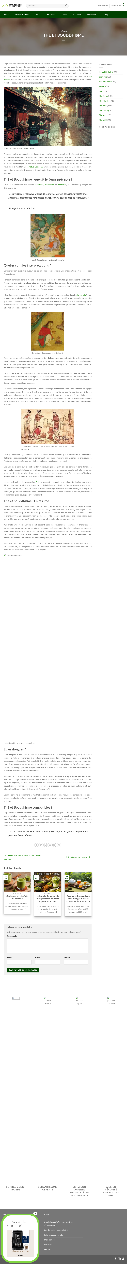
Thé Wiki (63, 31)
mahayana (50, 185)
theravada (39, 185)
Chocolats (77, 15)
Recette (102, 86)
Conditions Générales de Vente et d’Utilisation (58, 1223)
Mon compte (49, 1240)
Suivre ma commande (53, 1235)
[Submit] (66, 6)
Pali (37, 482)
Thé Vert (102, 115)
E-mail (38, 958)
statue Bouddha (36, 167)
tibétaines (62, 185)
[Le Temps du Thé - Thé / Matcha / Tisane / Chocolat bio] (12, 5)
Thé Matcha (50, 15)
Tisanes (64, 15)
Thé (36, 15)
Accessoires (91, 15)
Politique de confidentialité (56, 1230)
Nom (9, 958)
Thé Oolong (104, 110)
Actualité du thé (106, 72)
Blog (106, 15)
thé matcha (81, 295)
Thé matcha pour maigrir (77, 857)
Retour (47, 1249)
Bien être (103, 77)
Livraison (48, 1245)
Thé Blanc (103, 96)
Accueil (6, 15)
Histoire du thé (105, 82)
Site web (67, 958)
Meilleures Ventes (22, 15)
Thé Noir (103, 106)
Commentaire (12, 936)
